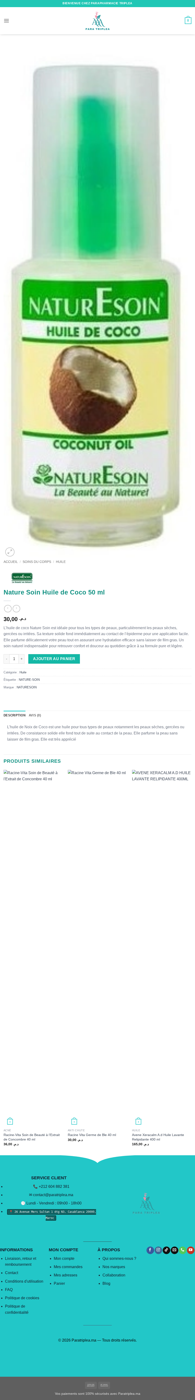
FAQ (9, 1290)
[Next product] (7, 608)
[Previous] (3, 962)
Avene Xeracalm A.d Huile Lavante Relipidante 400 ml (158, 1137)
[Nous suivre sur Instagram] (158, 1250)
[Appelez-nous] (182, 1250)
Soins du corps (37, 562)
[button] (6, 20)
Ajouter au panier (54, 659)
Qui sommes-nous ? (119, 1258)
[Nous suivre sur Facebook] (150, 1250)
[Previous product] (16, 608)
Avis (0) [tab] (35, 715)
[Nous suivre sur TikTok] (166, 1250)
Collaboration (113, 1275)
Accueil (11, 562)
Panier (59, 1283)
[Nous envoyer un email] (174, 1250)
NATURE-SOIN (29, 679)
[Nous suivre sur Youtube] (190, 1250)
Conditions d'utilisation (24, 1281)
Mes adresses (65, 1275)
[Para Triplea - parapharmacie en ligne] (97, 20)
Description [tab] (14, 715)
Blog (106, 1283)
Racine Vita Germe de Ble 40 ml (92, 1135)
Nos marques (113, 1267)
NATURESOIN (27, 687)
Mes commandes (68, 1267)
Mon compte (64, 1258)
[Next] (191, 962)
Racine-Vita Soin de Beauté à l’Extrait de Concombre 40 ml (32, 1137)
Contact (11, 1273)
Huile (61, 562)
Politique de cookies (22, 1298)
